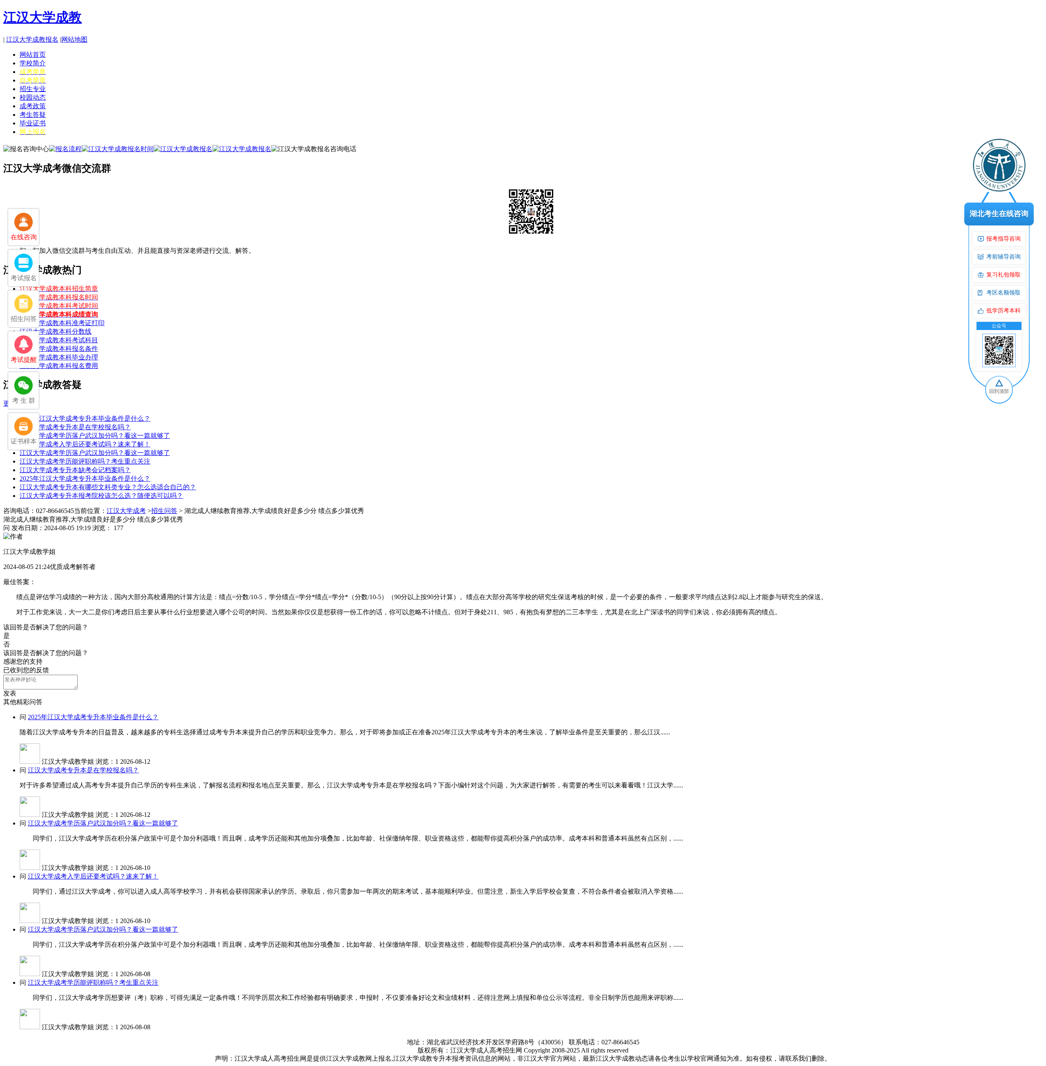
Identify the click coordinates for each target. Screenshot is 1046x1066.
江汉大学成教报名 (32, 39)
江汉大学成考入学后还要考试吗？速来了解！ (85, 444)
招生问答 (164, 510)
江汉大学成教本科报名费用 (59, 365)
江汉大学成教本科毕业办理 (59, 357)
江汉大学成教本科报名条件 (59, 348)
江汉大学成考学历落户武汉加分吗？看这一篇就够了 (95, 435)
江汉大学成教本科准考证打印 (62, 322)
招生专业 (33, 88)
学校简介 (33, 63)
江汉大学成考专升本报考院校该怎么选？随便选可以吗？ (101, 495)
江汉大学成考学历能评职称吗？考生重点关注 (85, 461)
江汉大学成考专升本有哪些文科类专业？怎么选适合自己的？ (108, 487)
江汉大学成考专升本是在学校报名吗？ (75, 427)
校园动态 (33, 97)
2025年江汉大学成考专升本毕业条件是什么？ (85, 418)
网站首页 (33, 54)
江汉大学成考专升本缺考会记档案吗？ (75, 469)
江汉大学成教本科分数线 (56, 331)
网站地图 (74, 39)
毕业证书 (33, 123)
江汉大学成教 (42, 17)
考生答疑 (33, 114)
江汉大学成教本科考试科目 (59, 340)
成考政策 (33, 106)
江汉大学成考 (126, 510)
